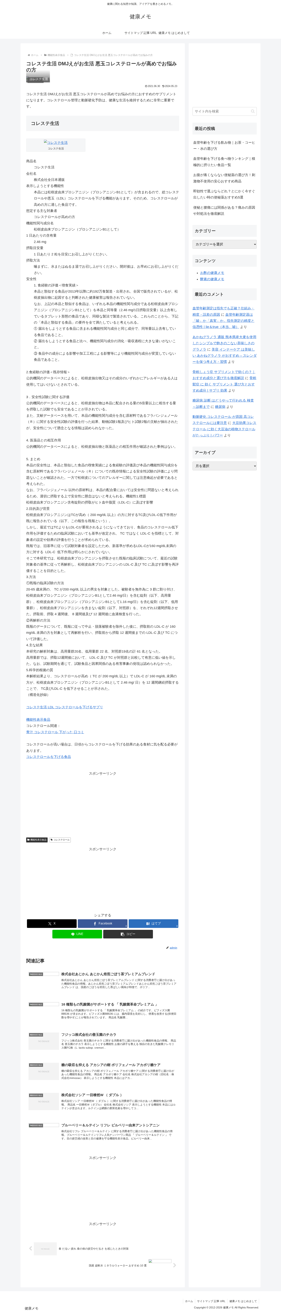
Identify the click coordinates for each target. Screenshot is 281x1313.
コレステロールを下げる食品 (48, 757)
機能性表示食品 (38, 720)
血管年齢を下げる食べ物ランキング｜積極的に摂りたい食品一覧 (224, 162)
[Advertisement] (102, 803)
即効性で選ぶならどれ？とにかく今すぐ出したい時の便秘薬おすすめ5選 (224, 194)
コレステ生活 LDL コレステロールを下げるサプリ (64, 707)
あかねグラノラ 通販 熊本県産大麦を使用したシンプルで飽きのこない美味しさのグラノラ (224, 343)
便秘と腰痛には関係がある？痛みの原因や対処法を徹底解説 (224, 211)
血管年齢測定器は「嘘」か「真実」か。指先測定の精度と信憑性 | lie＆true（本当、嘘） (223, 321)
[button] (128, 934)
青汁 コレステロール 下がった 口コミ (55, 732)
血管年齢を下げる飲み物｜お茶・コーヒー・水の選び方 (224, 146)
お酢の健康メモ (212, 273)
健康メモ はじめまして (243, 1301)
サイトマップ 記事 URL (211, 1301)
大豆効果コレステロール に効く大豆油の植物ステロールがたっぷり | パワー (224, 429)
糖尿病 (220, 407)
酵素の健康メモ (212, 279)
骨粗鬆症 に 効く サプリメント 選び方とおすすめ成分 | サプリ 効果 (224, 384)
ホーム (189, 1301)
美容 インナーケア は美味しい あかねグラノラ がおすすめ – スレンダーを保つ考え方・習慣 (224, 356)
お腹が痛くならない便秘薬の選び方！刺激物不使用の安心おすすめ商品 (224, 178)
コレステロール (62, 839)
